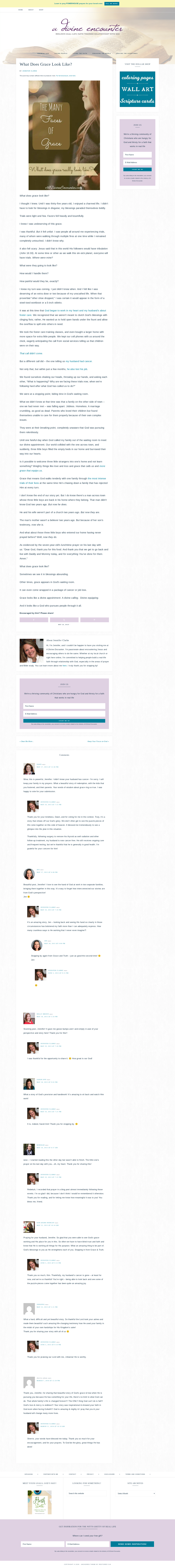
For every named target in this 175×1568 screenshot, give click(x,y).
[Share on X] (64, 619)
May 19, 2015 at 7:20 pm (51, 1046)
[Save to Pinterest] (94, 619)
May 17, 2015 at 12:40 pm (48, 767)
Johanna (41, 1304)
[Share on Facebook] (34, 619)
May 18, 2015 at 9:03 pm (47, 1082)
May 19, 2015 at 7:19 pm (51, 910)
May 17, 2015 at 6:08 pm (47, 872)
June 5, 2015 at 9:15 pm (58, 973)
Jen (38, 869)
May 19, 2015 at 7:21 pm (51, 1111)
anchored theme (88, 1564)
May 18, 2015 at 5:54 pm (47, 1016)
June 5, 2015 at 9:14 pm (51, 1344)
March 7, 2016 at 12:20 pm (48, 1380)
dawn (39, 764)
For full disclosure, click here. (66, 76)
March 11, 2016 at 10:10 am (53, 1426)
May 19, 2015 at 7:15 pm (51, 804)
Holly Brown (43, 1014)
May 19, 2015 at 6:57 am (47, 1147)
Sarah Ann (41, 1079)
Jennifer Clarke (48, 802)
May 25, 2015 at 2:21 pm (47, 1307)
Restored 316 (105, 1564)
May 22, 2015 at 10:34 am (48, 1225)
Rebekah (41, 1145)
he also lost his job (77, 369)
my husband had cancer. (79, 361)
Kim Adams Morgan (45, 1222)
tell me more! (112, 3)
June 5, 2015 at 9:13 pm (51, 1263)
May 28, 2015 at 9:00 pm (54, 943)
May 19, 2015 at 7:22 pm (51, 1177)
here (65, 666)
